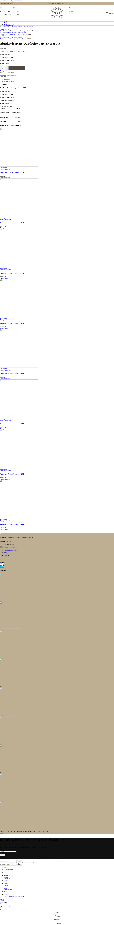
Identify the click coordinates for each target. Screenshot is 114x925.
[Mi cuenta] (101, 13)
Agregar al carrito (16, 68)
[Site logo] (57, 20)
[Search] (104, 13)
